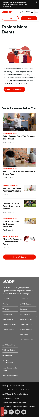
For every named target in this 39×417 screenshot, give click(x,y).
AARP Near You (8, 329)
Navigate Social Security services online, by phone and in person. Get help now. (15, 4)
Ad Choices (6, 406)
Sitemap (5, 386)
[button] (37, 12)
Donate (5, 304)
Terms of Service (8, 390)
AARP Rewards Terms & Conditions (15, 394)
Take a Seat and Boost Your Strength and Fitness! (19, 137)
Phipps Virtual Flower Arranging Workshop (12, 189)
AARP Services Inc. (26, 340)
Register (21, 12)
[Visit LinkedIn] (23, 411)
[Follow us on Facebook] (4, 411)
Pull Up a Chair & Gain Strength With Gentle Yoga (19, 172)
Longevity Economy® (10, 375)
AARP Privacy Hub (17, 386)
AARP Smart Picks (9, 324)
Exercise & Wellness (10, 133)
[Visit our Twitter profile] (11, 411)
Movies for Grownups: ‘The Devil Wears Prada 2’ (13, 241)
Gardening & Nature (10, 185)
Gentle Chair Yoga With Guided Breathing (11, 224)
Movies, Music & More (10, 236)
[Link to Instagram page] (17, 411)
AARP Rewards (7, 319)
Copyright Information (10, 398)
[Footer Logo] (19, 281)
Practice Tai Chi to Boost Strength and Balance (11, 206)
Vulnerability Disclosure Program (14, 402)
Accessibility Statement (24, 390)
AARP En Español (26, 304)
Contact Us (24, 299)
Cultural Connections (11, 201)
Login (28, 12)
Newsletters (24, 309)
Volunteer (5, 309)
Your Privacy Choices (20, 406)
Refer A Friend (25, 314)
